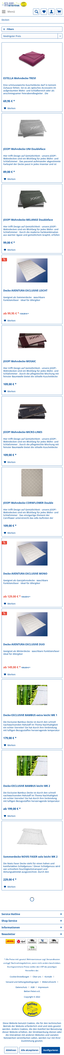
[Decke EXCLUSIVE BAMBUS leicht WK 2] (32, 766)
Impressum (43, 987)
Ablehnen (11, 1050)
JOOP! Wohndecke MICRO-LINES (22, 432)
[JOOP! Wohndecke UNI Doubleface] (32, 129)
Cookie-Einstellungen (19, 976)
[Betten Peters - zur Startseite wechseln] (14, 4)
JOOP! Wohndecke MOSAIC (19, 361)
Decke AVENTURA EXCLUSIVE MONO (25, 573)
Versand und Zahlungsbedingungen (22, 982)
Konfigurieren (50, 1050)
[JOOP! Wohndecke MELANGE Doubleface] (32, 200)
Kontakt (48, 976)
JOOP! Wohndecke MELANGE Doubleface (28, 219)
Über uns (37, 976)
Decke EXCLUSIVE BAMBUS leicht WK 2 (26, 786)
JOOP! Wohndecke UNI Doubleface (24, 149)
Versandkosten (53, 959)
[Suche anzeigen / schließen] (36, 12)
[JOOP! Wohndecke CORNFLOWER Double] (32, 483)
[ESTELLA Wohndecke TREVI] (32, 58)
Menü (11, 11)
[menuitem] (8, 12)
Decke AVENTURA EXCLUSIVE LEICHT (25, 290)
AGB (32, 987)
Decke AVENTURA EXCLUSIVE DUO (24, 644)
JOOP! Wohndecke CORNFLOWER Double (28, 503)
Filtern (10, 29)
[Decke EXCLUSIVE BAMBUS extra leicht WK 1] (32, 695)
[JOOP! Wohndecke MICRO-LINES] (32, 412)
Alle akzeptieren (29, 1050)
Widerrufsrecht (49, 982)
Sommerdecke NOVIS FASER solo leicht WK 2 (30, 856)
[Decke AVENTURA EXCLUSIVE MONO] (32, 553)
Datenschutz (21, 987)
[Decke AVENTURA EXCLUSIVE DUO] (32, 624)
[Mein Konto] (51, 12)
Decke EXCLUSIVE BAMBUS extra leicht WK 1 (30, 715)
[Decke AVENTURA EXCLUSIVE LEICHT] (32, 270)
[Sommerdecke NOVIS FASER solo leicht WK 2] (32, 836)
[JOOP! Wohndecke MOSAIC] (32, 341)
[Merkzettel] (44, 12)
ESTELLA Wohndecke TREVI (19, 78)
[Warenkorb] (59, 12)
